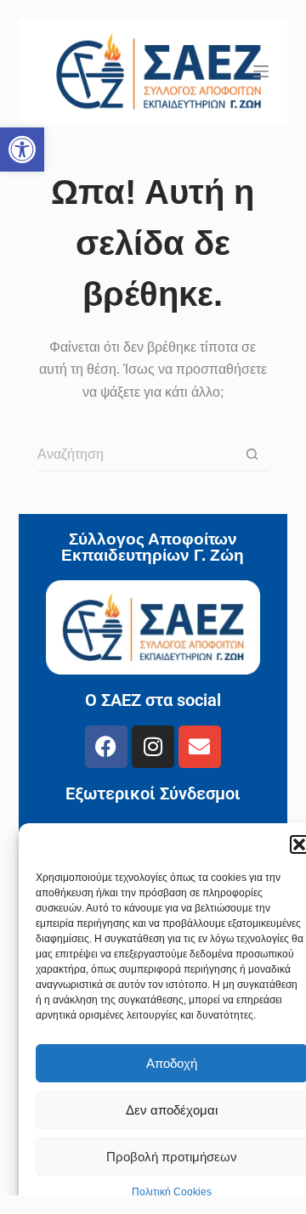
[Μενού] (261, 71)
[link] (22, 149)
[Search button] (252, 454)
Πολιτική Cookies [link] (172, 1192)
